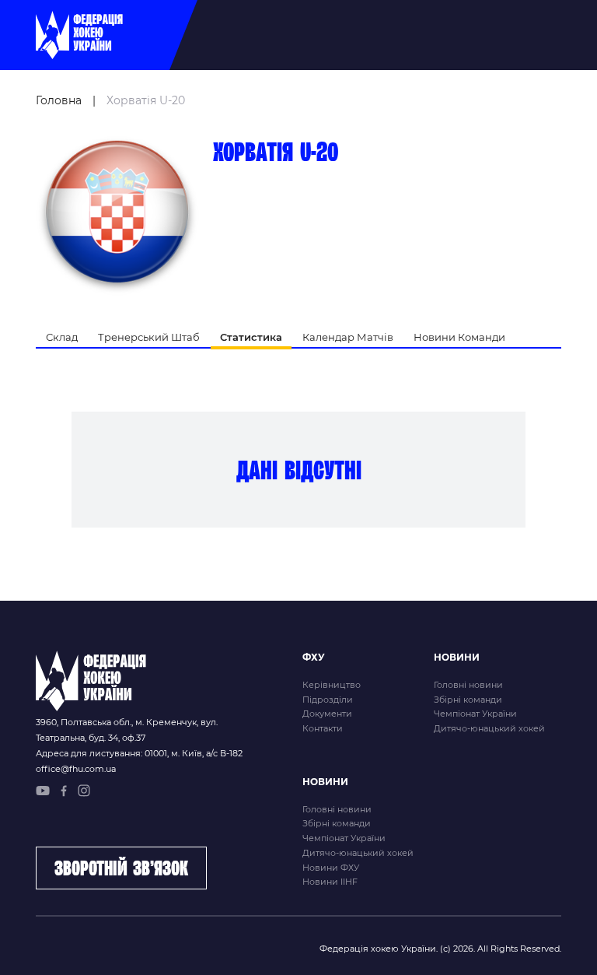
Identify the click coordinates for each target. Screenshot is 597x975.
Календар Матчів (347, 337)
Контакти (322, 728)
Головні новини (468, 684)
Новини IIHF (330, 881)
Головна (59, 100)
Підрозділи (327, 699)
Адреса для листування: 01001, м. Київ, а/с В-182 (139, 753)
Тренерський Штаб (149, 337)
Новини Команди (459, 337)
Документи (327, 713)
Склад (62, 337)
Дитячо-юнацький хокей (489, 728)
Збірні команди (468, 699)
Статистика (251, 337)
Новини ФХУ (330, 867)
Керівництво (331, 684)
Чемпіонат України (475, 713)
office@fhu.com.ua (76, 768)
